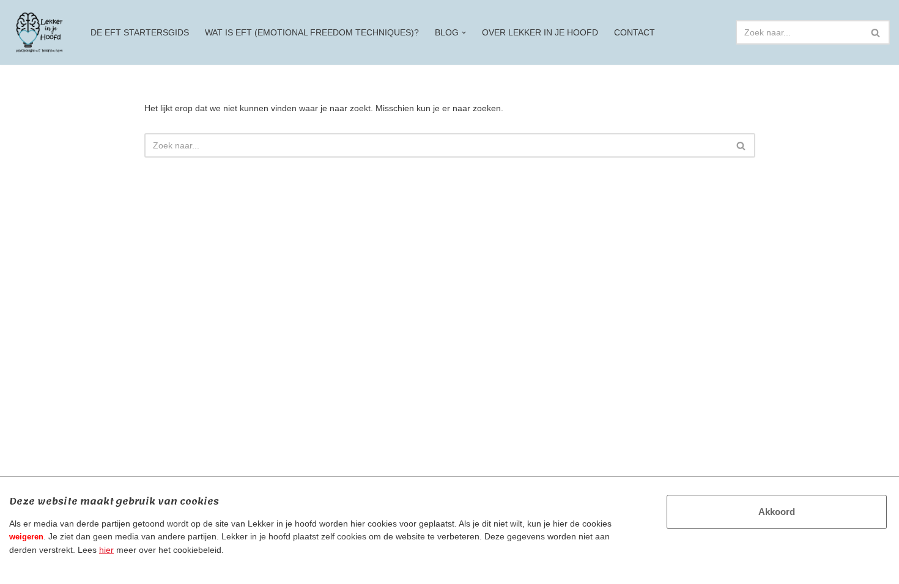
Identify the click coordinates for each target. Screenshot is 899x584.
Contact (634, 32)
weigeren (26, 536)
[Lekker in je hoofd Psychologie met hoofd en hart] (39, 32)
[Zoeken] (876, 32)
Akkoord (776, 511)
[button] (464, 33)
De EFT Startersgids (140, 32)
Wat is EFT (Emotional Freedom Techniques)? (312, 32)
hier (106, 550)
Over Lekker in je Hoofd (540, 32)
